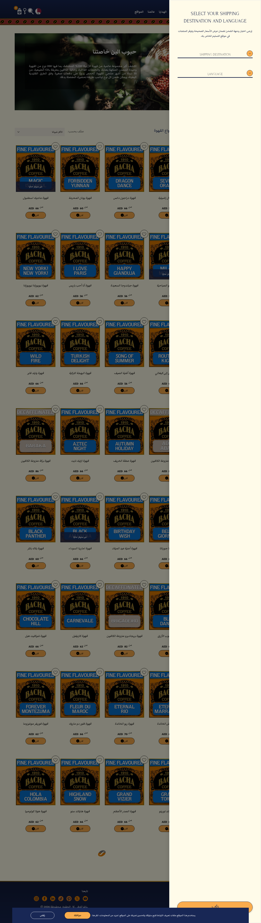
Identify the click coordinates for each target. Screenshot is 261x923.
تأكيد (215, 907)
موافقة (77, 915)
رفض (42, 915)
